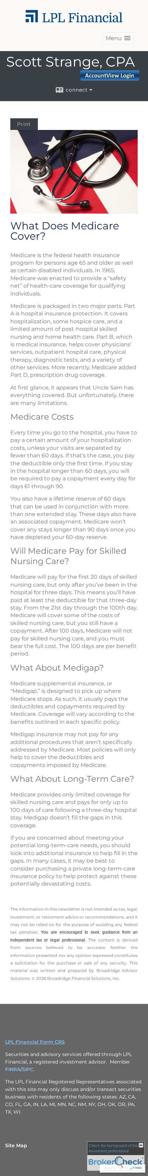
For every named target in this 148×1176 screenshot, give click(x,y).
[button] (118, 38)
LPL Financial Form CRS (35, 1042)
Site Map (16, 1145)
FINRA (12, 1069)
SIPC (27, 1069)
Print (24, 124)
